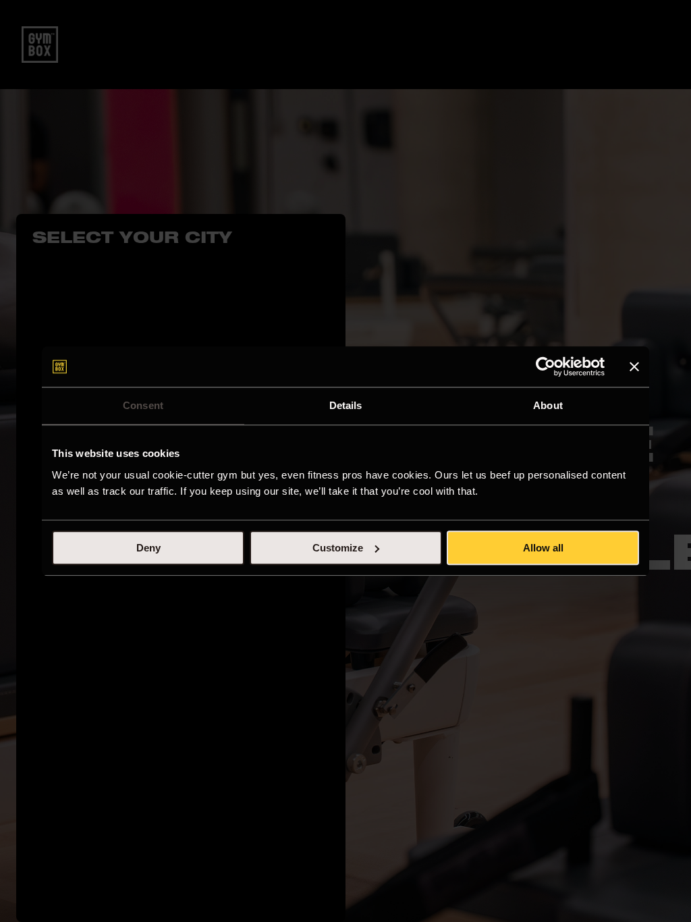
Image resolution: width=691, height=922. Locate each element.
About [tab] (548, 405)
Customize (337, 547)
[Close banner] (634, 366)
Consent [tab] (143, 405)
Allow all (543, 547)
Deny (148, 547)
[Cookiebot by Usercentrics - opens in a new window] (546, 366)
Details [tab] (345, 405)
